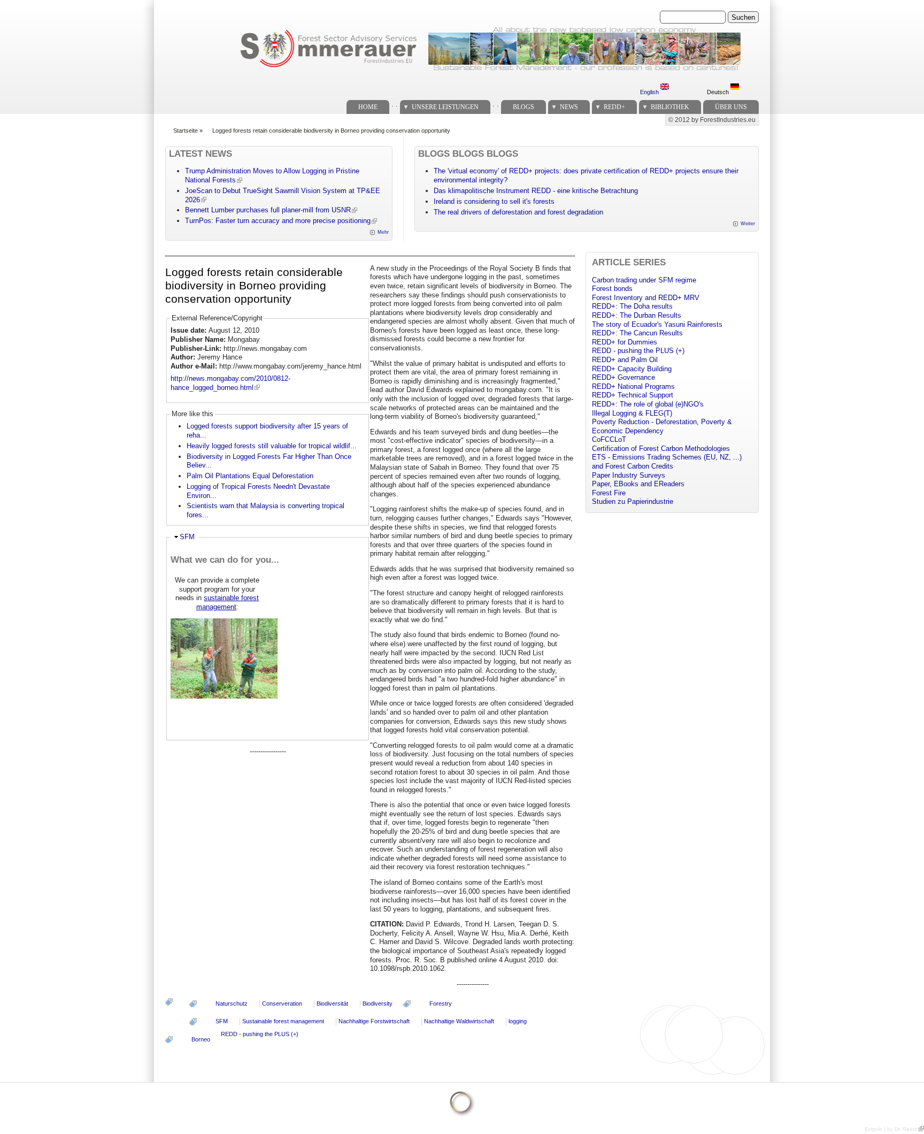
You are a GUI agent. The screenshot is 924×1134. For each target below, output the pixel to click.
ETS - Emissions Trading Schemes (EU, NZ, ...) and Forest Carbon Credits (667, 461)
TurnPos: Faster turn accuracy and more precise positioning (278, 221)
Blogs (523, 107)
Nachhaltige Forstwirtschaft (374, 1021)
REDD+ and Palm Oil (625, 360)
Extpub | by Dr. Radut (891, 1129)
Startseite (185, 130)
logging (518, 1021)
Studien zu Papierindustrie (632, 501)
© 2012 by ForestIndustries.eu (712, 120)
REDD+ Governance (623, 377)
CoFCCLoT (609, 439)
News (569, 107)
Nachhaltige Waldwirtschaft (459, 1021)
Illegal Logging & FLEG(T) (632, 413)
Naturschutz (231, 1003)
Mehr (383, 232)
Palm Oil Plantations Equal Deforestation (250, 476)
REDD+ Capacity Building (632, 369)
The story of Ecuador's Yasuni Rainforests (657, 324)
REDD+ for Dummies (624, 342)
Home (368, 107)
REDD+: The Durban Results (636, 315)
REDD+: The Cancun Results (637, 333)
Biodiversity (377, 1003)
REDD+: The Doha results (632, 306)
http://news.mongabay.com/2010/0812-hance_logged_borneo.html (230, 383)
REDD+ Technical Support (632, 395)
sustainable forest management (227, 602)
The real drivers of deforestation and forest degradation (518, 212)
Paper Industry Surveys (628, 475)
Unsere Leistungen (445, 107)
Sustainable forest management (283, 1021)
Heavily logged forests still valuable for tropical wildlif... (272, 446)
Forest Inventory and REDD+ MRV (645, 298)
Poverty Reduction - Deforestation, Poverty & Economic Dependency (662, 426)
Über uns (731, 107)
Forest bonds (612, 289)
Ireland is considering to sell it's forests (494, 201)
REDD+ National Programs (633, 386)
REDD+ (614, 107)
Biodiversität (332, 1003)
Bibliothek (670, 107)
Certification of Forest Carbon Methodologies (661, 449)
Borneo (200, 1039)
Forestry (440, 1003)
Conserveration (282, 1003)
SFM (187, 537)
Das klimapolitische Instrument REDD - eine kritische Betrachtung (536, 191)
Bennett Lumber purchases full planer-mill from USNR (268, 210)
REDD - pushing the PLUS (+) (259, 1034)
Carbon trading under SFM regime (644, 280)
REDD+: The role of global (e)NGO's (648, 404)
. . (394, 104)
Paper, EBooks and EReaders (638, 484)
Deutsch (718, 92)
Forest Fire (609, 493)
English (650, 92)
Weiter (748, 223)
